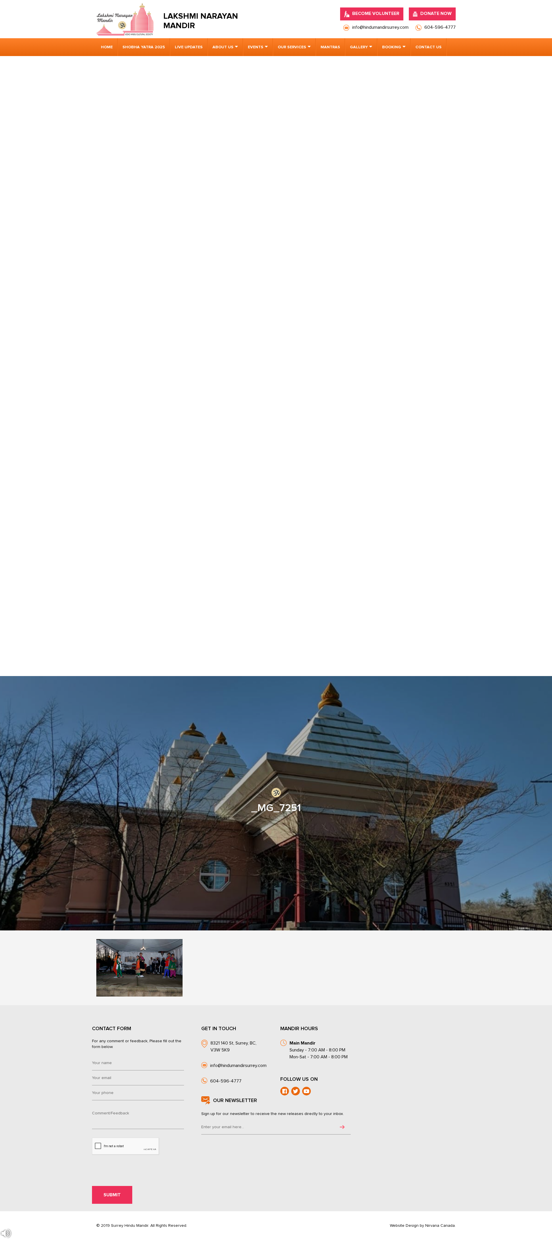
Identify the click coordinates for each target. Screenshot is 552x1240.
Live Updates (189, 47)
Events (255, 47)
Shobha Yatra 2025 (143, 47)
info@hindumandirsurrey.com (238, 1065)
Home (107, 47)
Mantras (330, 47)
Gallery (359, 47)
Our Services (292, 47)
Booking (391, 47)
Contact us (428, 47)
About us (222, 47)
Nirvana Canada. (440, 1226)
